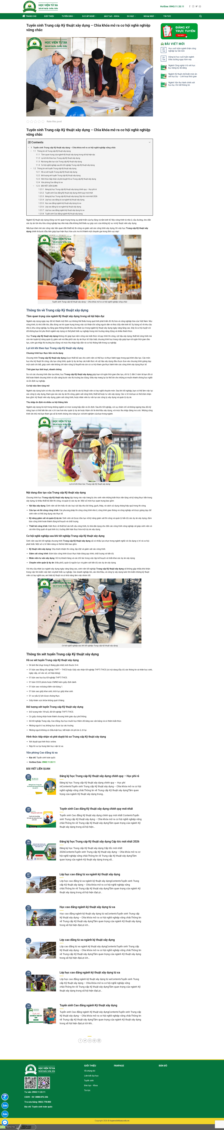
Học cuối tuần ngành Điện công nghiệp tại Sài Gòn (182, 49)
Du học (130, 16)
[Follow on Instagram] (193, 6)
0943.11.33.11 (38, 1092)
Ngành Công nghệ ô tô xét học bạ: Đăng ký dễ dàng (181, 66)
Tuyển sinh (67, 16)
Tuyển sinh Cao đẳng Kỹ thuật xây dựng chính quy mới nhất (97, 808)
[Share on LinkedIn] (99, 1041)
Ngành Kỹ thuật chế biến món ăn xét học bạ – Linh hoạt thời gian (182, 75)
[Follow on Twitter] (196, 6)
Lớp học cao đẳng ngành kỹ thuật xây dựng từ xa (90, 972)
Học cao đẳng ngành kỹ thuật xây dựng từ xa (87, 907)
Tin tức (167, 16)
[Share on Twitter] (85, 1041)
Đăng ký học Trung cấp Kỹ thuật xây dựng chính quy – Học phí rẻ (99, 776)
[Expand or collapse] (149, 142)
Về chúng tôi (89, 1071)
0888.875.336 (41, 1097)
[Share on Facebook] (80, 1041)
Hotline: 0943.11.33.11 (172, 6)
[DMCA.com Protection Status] (8, 1127)
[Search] (200, 16)
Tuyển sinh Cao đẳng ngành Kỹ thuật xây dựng (88, 1005)
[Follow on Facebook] (190, 6)
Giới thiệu (49, 16)
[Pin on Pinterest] (94, 1041)
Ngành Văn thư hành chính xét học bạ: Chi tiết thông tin (181, 83)
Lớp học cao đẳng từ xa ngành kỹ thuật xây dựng (90, 874)
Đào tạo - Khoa (91, 1085)
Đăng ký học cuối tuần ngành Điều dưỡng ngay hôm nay (181, 58)
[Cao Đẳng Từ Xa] (48, 7)
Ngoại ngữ (149, 16)
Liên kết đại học (91, 1075)
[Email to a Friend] (90, 1041)
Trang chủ (31, 16)
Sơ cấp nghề (88, 16)
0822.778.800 (44, 1102)
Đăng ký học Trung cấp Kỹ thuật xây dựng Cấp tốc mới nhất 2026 (99, 841)
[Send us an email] (200, 6)
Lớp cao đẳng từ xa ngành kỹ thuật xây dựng (87, 939)
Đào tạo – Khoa (111, 16)
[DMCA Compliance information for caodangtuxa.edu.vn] (26, 1127)
